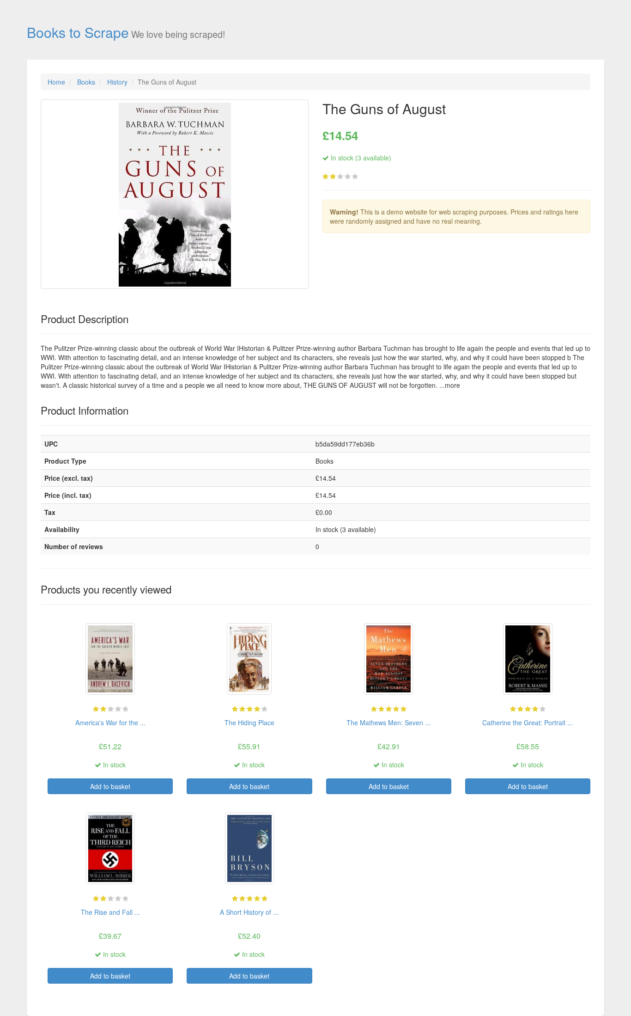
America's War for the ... (110, 722)
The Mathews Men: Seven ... (388, 722)
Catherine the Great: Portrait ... (527, 722)
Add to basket (110, 786)
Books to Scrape (78, 32)
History (117, 81)
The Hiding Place (249, 722)
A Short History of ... (249, 912)
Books (86, 81)
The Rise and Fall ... (110, 912)
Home (56, 81)
